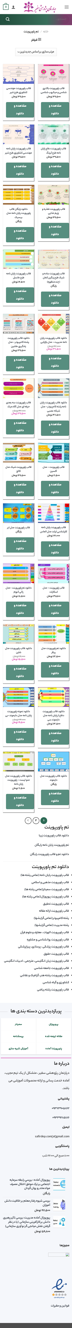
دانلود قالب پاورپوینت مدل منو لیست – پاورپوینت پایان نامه (18, 780)
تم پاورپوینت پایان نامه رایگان (52, 845)
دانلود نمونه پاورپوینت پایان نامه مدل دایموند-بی (18, 714)
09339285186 (60, 1117)
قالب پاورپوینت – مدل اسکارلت (54, 590)
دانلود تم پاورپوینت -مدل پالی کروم (19, 590)
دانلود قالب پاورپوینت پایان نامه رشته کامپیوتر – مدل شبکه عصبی (53, 407)
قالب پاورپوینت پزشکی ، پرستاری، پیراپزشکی (43, 947)
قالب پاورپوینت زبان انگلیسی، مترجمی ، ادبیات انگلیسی (36, 961)
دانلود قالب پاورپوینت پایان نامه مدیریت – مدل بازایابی (53, 340)
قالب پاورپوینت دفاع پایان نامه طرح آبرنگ (53, 151)
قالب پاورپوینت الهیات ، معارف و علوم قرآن (44, 932)
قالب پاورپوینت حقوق (56, 954)
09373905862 (60, 1108)
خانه (45, 32)
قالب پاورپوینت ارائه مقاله (54, 911)
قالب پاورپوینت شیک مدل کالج (18, 469)
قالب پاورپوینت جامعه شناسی (51, 968)
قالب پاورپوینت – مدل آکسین (54, 469)
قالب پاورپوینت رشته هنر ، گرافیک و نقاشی (44, 975)
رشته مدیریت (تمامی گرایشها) (52, 925)
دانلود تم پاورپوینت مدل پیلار (53, 651)
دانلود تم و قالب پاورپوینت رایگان (49, 854)
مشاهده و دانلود (55, 109)
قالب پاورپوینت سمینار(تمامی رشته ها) (46, 889)
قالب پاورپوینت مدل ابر (18, 528)
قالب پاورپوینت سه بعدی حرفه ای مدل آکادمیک (18, 405)
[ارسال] (8, 19)
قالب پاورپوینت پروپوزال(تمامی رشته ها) (45, 897)
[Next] (28, 820)
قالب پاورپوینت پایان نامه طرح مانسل (18, 276)
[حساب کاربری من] (13, 7)
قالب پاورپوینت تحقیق (56, 904)
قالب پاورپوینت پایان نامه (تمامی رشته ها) (45, 875)
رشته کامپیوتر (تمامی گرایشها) (51, 918)
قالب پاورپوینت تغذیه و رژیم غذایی (53, 211)
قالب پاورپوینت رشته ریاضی (53, 990)
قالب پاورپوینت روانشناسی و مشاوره (48, 940)
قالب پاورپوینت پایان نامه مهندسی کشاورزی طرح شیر (18, 151)
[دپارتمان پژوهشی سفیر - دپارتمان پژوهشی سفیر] (39, 7)
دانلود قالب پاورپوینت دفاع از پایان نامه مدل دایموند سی (54, 716)
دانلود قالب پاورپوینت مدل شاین (18, 651)
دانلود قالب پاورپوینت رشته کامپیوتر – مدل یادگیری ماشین (19, 342)
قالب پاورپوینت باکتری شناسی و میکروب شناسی (54, 91)
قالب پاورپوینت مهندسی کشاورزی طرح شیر (18, 91)
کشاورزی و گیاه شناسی (56, 982)
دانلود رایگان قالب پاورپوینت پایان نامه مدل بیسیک (18, 213)
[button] (66, 7)
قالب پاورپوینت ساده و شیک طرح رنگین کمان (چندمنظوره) (53, 278)
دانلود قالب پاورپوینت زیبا (54, 835)
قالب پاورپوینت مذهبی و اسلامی (50, 882)
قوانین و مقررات (60, 1306)
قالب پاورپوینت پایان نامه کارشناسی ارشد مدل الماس (53, 530)
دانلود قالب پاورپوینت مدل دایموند (53, 778)
